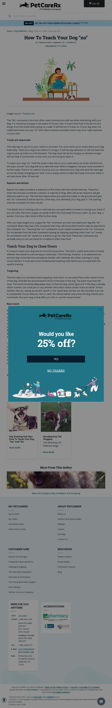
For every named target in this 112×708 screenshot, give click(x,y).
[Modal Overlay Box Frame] (56, 354)
